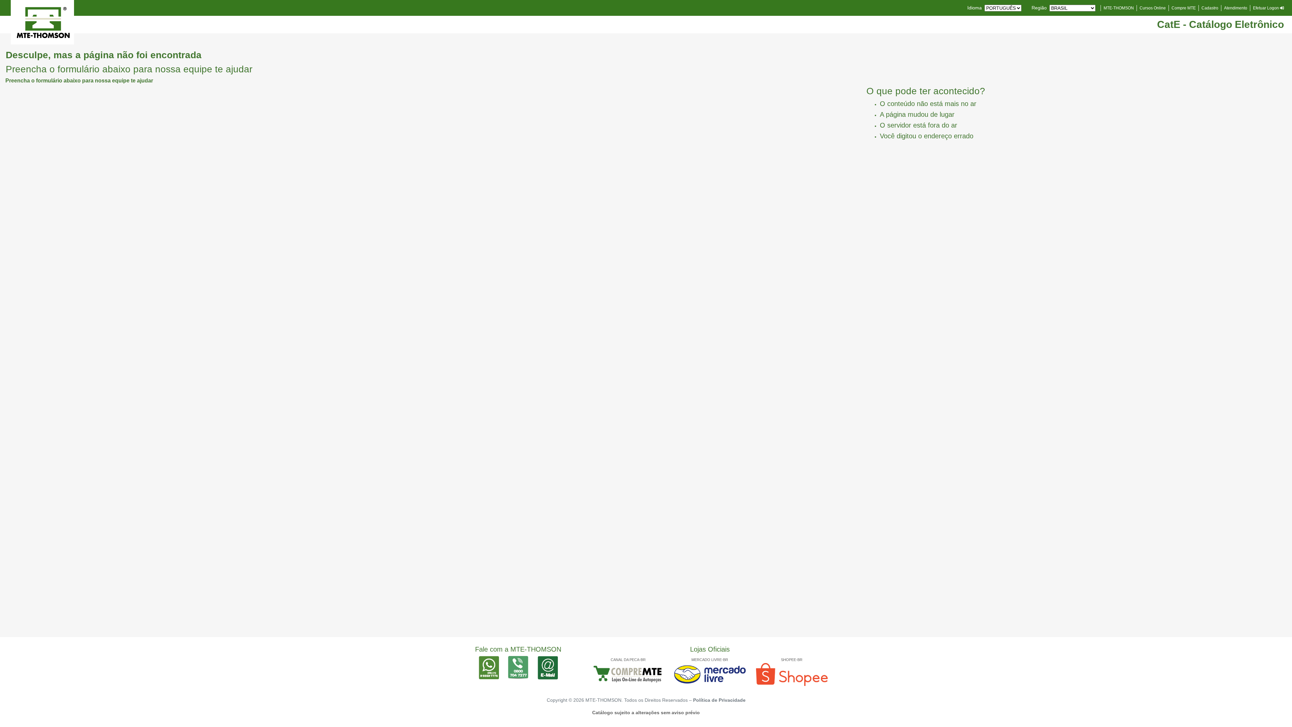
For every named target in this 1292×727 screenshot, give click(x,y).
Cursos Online (1153, 8)
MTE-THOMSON (1119, 8)
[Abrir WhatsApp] (1275, 710)
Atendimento (1235, 8)
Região (1039, 7)
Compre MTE (1184, 8)
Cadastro (1209, 8)
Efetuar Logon (1266, 8)
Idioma (974, 7)
